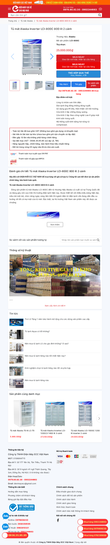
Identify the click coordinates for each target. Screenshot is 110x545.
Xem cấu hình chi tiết (54, 305)
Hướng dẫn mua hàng (18, 491)
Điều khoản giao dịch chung (69, 491)
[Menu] (9, 9)
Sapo (89, 542)
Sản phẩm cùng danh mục (24, 394)
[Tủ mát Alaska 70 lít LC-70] (24, 414)
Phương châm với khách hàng (21, 495)
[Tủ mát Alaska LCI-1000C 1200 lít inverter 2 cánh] (85, 414)
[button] (52, 57)
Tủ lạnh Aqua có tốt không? (37, 331)
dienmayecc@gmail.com (25, 483)
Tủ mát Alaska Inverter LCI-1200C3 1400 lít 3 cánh (53, 431)
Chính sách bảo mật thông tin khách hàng (75, 511)
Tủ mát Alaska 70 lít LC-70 (22, 430)
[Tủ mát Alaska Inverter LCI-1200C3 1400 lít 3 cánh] (55, 414)
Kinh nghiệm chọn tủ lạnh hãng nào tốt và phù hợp (48, 368)
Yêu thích (63, 84)
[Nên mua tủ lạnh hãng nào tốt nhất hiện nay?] (16, 359)
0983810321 (23, 528)
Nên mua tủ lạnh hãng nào (37, 380)
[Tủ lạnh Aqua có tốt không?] (16, 334)
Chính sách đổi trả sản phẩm (69, 495)
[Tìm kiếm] (99, 15)
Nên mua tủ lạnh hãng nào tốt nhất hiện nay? (45, 356)
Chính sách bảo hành (65, 499)
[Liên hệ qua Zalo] (5, 526)
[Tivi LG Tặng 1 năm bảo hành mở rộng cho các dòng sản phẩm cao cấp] (16, 322)
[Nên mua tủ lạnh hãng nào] (16, 383)
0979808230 (21, 520)
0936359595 (24, 524)
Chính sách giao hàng (66, 503)
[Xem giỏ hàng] (100, 8)
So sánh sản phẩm (93, 84)
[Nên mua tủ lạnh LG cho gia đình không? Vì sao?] (16, 346)
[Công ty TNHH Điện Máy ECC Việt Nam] (22, 9)
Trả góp (78, 84)
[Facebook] (58, 520)
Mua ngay (78, 58)
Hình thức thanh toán (65, 507)
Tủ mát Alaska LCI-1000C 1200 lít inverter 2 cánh (85, 431)
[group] (32, 56)
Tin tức (13, 313)
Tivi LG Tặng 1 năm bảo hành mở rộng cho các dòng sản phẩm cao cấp (57, 319)
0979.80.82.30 (71, 8)
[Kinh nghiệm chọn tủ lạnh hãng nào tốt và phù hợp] (16, 371)
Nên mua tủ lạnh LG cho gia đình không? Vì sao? (47, 343)
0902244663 (89, 9)
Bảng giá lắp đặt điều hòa (19, 499)
